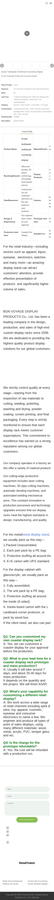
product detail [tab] (27, 131)
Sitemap (35, 897)
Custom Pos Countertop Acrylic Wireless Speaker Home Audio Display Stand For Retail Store (39, 882)
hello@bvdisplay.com (19, 831)
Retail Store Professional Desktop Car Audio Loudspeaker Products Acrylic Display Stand (13, 882)
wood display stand (36, 534)
